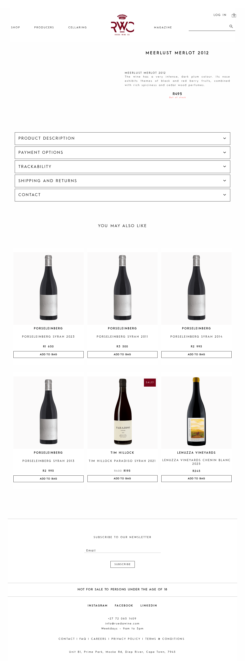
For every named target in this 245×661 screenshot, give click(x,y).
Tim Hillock (122, 453)
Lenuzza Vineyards (196, 453)
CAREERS (99, 639)
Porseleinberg (48, 328)
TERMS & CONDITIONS (165, 639)
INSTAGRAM (98, 605)
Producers (44, 28)
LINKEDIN (148, 605)
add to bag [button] (48, 354)
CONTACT (67, 639)
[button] (122, 138)
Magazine (163, 28)
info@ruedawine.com (122, 623)
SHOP (15, 28)
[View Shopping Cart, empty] (233, 15)
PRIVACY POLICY (125, 639)
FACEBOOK (124, 605)
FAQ (82, 639)
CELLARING (77, 28)
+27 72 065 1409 (122, 618)
